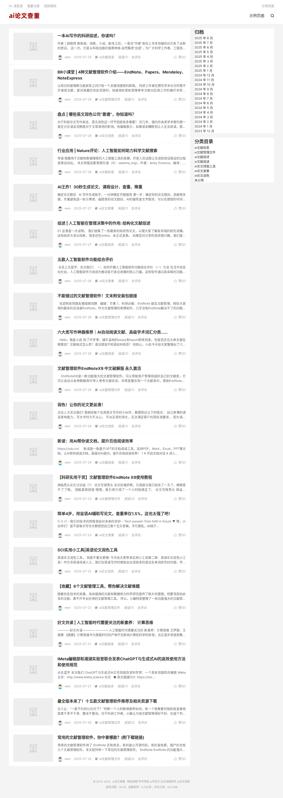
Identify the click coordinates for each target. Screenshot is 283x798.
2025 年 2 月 (204, 66)
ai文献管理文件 (107, 99)
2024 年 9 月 (204, 89)
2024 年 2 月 (204, 122)
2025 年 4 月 (204, 56)
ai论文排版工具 (205, 166)
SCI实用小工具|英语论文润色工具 (87, 550)
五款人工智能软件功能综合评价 (85, 259)
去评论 (136, 57)
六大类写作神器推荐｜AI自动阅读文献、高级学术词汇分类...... (112, 332)
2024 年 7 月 (204, 98)
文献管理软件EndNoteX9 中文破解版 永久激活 (99, 368)
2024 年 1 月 (203, 126)
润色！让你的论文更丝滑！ (81, 404)
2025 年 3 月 (204, 61)
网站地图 (132, 781)
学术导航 (143, 781)
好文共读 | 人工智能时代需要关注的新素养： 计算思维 (105, 622)
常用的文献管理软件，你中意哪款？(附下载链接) (100, 737)
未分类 (199, 180)
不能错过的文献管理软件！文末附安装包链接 (97, 296)
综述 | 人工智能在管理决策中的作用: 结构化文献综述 (103, 223)
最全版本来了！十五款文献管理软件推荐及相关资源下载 (107, 701)
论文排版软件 (168, 781)
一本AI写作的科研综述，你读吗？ (87, 35)
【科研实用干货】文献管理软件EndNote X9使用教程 (104, 477)
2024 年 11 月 (204, 80)
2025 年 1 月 (203, 70)
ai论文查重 (24, 15)
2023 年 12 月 (204, 131)
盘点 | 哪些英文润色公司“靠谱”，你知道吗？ (96, 114)
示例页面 (256, 16)
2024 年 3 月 (204, 117)
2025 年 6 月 (204, 47)
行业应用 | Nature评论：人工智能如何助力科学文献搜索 (107, 150)
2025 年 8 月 (204, 38)
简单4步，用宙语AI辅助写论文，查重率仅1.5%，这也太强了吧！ (114, 513)
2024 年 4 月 (204, 112)
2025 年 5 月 (204, 52)
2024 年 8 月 (204, 94)
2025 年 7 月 (204, 42)
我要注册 (33, 6)
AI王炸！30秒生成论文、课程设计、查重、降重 (99, 187)
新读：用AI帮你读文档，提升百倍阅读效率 (95, 441)
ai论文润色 (104, 135)
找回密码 (50, 6)
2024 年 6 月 (204, 103)
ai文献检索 (104, 172)
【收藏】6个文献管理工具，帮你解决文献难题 (98, 586)
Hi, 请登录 (16, 6)
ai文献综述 (104, 244)
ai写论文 (155, 781)
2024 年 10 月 (204, 84)
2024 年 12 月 (204, 75)
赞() (180, 57)
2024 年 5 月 (204, 108)
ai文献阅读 (104, 57)
